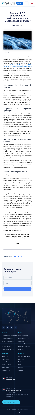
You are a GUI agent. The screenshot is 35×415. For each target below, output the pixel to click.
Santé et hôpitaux (23, 335)
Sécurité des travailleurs (8, 341)
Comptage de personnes (8, 349)
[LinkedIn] (3, 327)
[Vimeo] (11, 327)
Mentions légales (17, 412)
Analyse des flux (6, 346)
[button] (15, 257)
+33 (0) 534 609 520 (11, 382)
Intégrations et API (7, 370)
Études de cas (22, 362)
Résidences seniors (23, 338)
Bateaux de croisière (24, 346)
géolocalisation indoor (9, 176)
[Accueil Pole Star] (8, 3)
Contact (19, 3)
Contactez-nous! (9, 241)
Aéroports (21, 341)
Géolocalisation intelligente (9, 335)
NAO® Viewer (6, 362)
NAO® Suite (5, 356)
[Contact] (15, 327)
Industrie (20, 349)
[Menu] (26, 3)
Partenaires (21, 359)
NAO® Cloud (5, 367)
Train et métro (22, 343)
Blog (19, 364)
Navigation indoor (7, 343)
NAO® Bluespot (6, 364)
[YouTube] (7, 327)
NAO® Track (5, 359)
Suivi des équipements (8, 338)
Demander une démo (10, 402)
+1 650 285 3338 (10, 392)
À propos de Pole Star (24, 356)
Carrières (20, 367)
